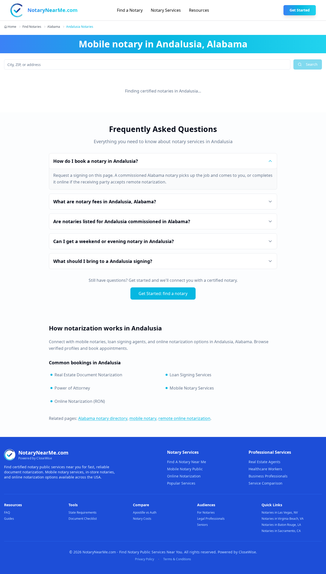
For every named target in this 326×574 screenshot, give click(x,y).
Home (12, 27)
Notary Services (166, 10)
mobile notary (142, 418)
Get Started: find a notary (163, 293)
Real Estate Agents (264, 461)
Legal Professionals (211, 518)
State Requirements (83, 512)
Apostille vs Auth (144, 512)
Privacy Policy (144, 559)
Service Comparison (265, 483)
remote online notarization (184, 418)
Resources (199, 10)
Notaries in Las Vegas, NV (280, 512)
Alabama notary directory (102, 418)
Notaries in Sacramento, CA (281, 531)
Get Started (300, 10)
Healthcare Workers (265, 468)
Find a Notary (130, 10)
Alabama (53, 27)
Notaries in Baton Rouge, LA (281, 525)
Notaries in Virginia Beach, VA (283, 518)
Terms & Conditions (177, 559)
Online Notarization (184, 476)
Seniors (202, 525)
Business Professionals (268, 476)
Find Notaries (31, 27)
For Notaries (206, 512)
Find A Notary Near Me (186, 461)
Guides (9, 518)
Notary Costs (142, 518)
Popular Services (181, 483)
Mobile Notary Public (185, 468)
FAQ (7, 512)
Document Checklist (83, 518)
